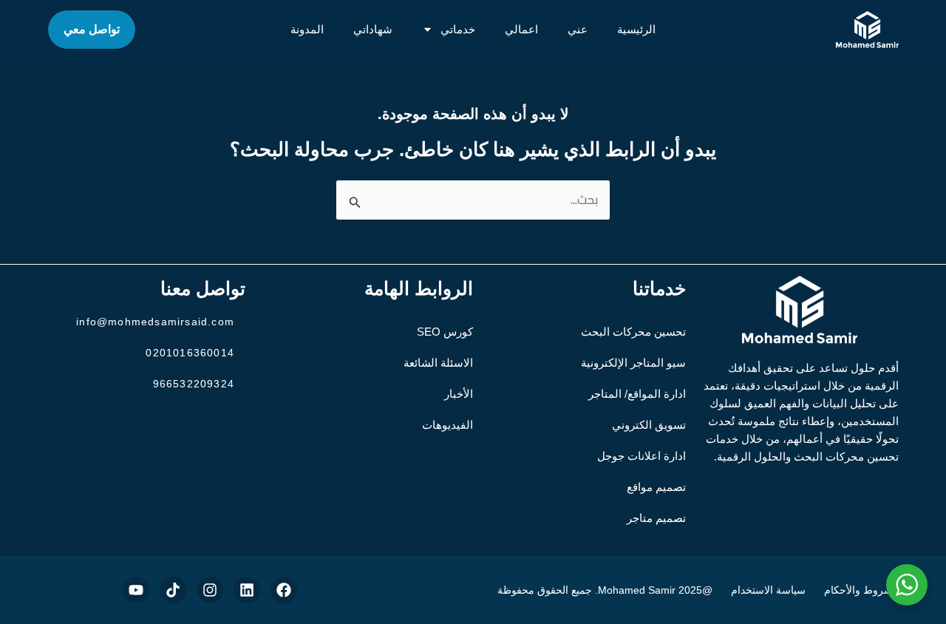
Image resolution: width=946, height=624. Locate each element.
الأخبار (458, 393)
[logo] (867, 29)
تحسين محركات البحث (633, 331)
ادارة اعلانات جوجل (641, 456)
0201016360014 (190, 353)
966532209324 (193, 384)
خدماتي (457, 29)
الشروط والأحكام (861, 590)
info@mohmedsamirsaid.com (155, 322)
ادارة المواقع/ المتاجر (637, 393)
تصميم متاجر (656, 518)
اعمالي (521, 29)
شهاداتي (372, 29)
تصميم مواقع (656, 487)
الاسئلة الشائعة (438, 362)
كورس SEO (445, 331)
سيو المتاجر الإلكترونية (633, 362)
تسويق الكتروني (649, 424)
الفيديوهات (447, 424)
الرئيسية (636, 29)
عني (578, 29)
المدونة (307, 29)
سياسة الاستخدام (768, 590)
